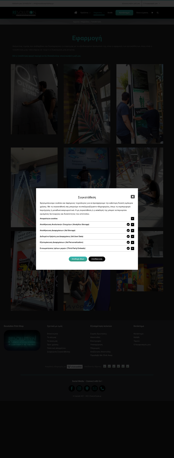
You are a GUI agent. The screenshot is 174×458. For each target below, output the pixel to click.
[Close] (132, 197)
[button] (87, 219)
